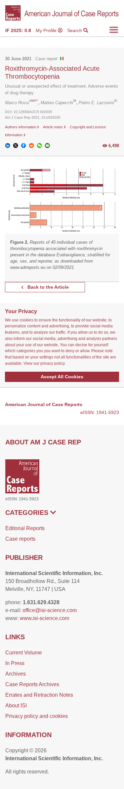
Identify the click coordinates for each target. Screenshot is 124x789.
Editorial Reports (25, 528)
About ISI (16, 705)
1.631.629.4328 (41, 602)
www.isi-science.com (44, 618)
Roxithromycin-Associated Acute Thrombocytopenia (52, 72)
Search (75, 30)
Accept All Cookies (62, 376)
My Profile (47, 30)
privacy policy (52, 363)
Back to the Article (47, 287)
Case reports (20, 539)
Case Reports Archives (32, 684)
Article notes (53, 127)
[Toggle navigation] (114, 29)
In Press (14, 663)
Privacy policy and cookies (36, 716)
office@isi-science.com (49, 610)
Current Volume (23, 652)
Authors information (21, 127)
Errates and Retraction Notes (39, 695)
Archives (15, 674)
